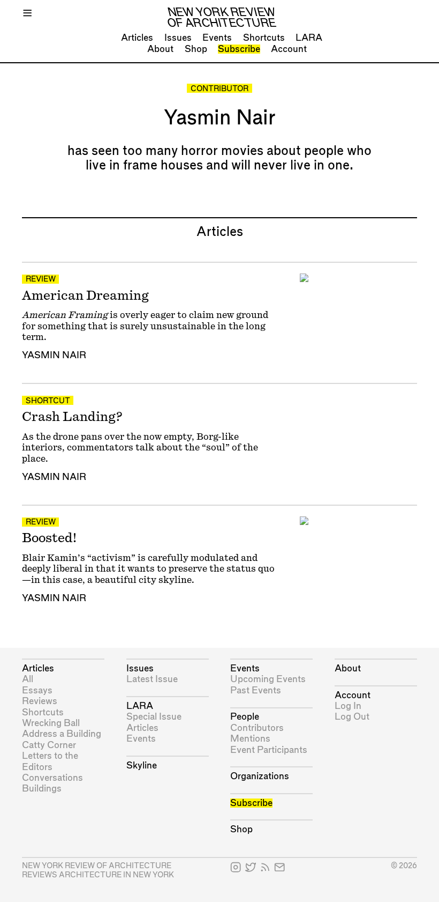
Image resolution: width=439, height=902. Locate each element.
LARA (309, 37)
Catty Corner (49, 745)
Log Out (352, 716)
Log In (348, 706)
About (160, 49)
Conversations (52, 777)
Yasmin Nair (54, 355)
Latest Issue (152, 679)
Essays (37, 690)
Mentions (250, 738)
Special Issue (153, 716)
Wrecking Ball (51, 723)
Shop (196, 49)
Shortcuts (264, 37)
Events (217, 37)
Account (289, 49)
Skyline (141, 765)
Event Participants (268, 750)
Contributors (257, 728)
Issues (178, 37)
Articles (137, 37)
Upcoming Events (268, 679)
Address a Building (61, 733)
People (244, 716)
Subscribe (239, 49)
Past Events (255, 690)
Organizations (259, 776)
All (27, 679)
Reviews (39, 701)
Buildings (42, 788)
